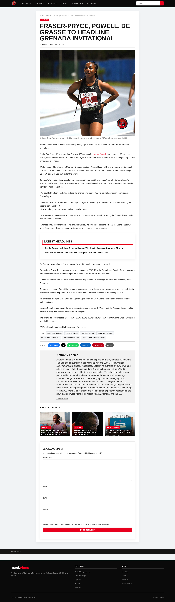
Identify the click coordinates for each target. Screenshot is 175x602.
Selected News (113, 427)
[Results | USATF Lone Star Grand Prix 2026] (120, 424)
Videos (63, 3)
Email (109, 345)
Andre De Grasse (54, 333)
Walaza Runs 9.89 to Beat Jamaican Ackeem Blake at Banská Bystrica (54, 433)
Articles (26, 3)
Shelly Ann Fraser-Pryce (94, 338)
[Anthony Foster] (48, 358)
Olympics (78, 579)
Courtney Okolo (105, 333)
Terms (162, 597)
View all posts (62, 398)
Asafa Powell (100, 153)
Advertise (125, 579)
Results (52, 3)
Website (46, 509)
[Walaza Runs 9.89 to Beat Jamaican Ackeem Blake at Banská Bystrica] (55, 424)
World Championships (82, 572)
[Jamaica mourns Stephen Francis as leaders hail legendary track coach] (87, 424)
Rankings (78, 587)
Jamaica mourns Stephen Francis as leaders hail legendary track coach (85, 434)
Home (42, 16)
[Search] (162, 3)
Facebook (54, 345)
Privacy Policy (127, 583)
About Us (91, 3)
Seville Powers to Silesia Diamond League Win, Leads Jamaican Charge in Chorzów (84, 248)
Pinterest (98, 345)
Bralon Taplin (88, 333)
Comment (47, 458)
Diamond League (80, 575)
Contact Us (77, 3)
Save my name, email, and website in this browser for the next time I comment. (76, 524)
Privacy (155, 597)
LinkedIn (85, 345)
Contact (124, 575)
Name (45, 487)
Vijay (119, 435)
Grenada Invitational (50, 338)
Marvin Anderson (71, 338)
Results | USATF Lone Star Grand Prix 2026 (118, 431)
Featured (39, 3)
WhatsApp (73, 345)
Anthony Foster (47, 44)
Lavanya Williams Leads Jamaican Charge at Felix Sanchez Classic (76, 253)
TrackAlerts (20, 597)
